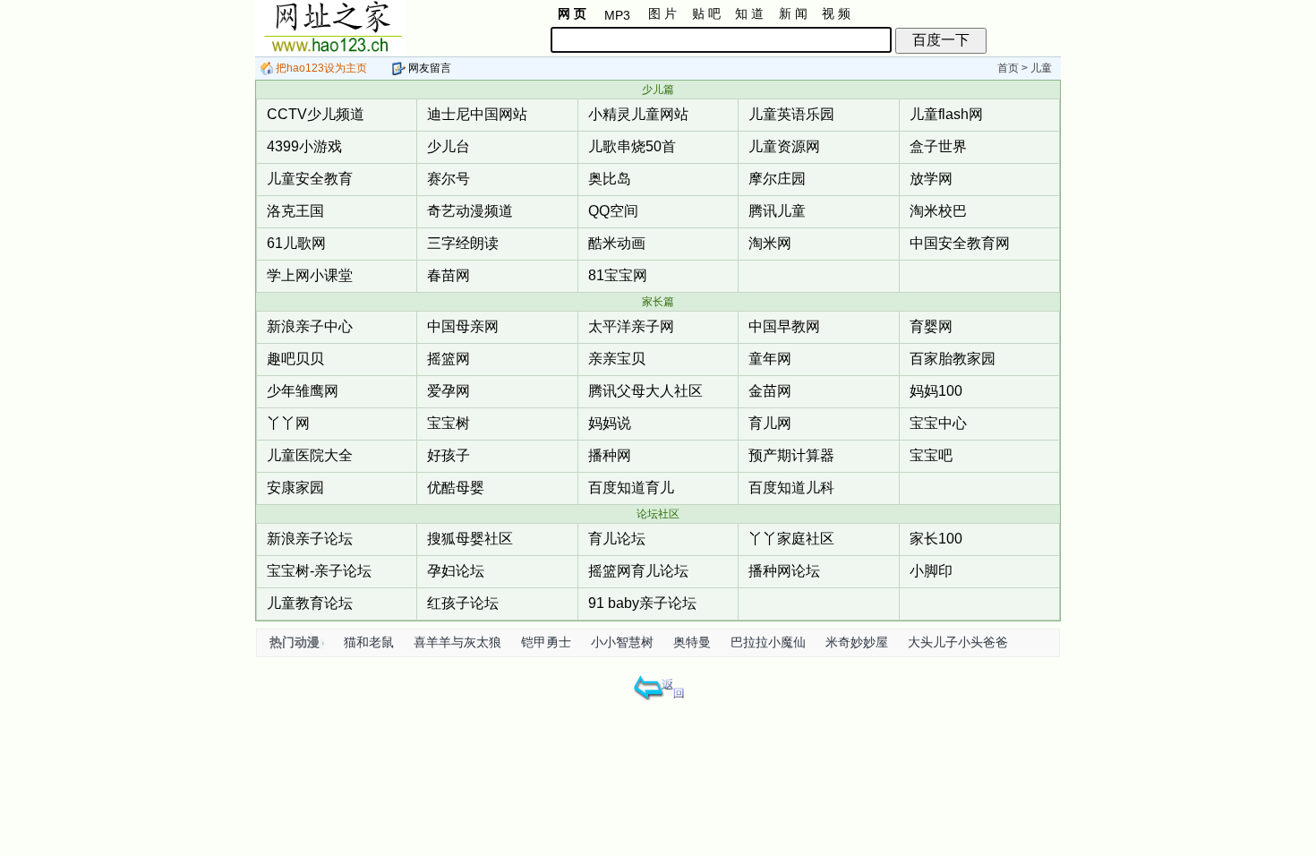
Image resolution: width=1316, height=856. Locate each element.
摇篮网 (448, 358)
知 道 (749, 13)
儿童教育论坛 (310, 603)
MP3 (617, 15)
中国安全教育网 (960, 243)
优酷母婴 (455, 487)
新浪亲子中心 (310, 326)
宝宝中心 (938, 423)
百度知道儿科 (791, 487)
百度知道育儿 (631, 487)
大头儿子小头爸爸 (958, 642)
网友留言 (428, 68)
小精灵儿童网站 (638, 114)
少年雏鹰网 (302, 390)
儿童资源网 (784, 146)
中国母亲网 (463, 326)
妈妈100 (936, 390)
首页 (1008, 68)
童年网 (769, 358)
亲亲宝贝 (616, 358)
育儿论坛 (616, 538)
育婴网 (931, 326)
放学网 (931, 178)
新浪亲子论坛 (310, 538)
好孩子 (448, 455)
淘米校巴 (938, 210)
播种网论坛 (784, 570)
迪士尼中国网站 (477, 114)
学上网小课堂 (310, 275)
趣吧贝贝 (295, 358)
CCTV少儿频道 (315, 114)
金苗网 (769, 390)
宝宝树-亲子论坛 (319, 570)
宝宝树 (448, 423)
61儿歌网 (296, 243)
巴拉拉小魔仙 (768, 642)
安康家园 (295, 487)
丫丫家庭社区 (791, 538)
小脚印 (931, 570)
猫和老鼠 (369, 642)
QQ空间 (613, 210)
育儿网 (769, 423)
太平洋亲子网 (631, 326)
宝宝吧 (931, 455)
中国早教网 (784, 326)
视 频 (836, 13)
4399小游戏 (304, 146)
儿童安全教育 (310, 178)
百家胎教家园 (953, 358)
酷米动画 (616, 243)
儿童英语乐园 (791, 114)
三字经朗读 (463, 243)
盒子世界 (938, 146)
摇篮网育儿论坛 (638, 570)
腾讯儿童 (777, 210)
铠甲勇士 (546, 642)
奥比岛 (609, 178)
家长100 (936, 538)
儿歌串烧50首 (632, 146)
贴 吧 (706, 13)
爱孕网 (448, 390)
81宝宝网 (617, 275)
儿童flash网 (946, 114)
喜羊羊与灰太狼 (457, 642)
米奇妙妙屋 (856, 642)
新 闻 (793, 13)
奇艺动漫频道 (470, 210)
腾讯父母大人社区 (645, 390)
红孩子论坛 (463, 603)
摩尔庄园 (777, 178)
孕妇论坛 (455, 570)
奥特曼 (692, 642)
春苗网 (448, 275)
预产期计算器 (791, 455)
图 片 (662, 13)
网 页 (572, 13)
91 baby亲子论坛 (642, 603)
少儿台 (448, 146)
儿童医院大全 (310, 455)
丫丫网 (288, 423)
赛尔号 (448, 178)
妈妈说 (609, 423)
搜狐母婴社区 (470, 538)
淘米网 (769, 243)
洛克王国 (295, 210)
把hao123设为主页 (320, 68)
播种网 (609, 455)
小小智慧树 (622, 642)
